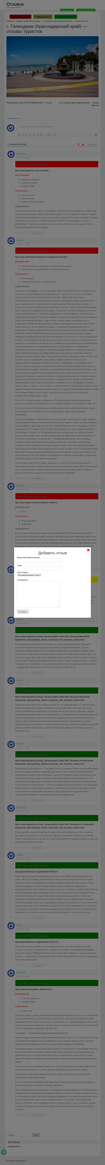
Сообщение (22, 579)
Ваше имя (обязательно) (28, 557)
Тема (19, 565)
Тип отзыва (22, 572)
